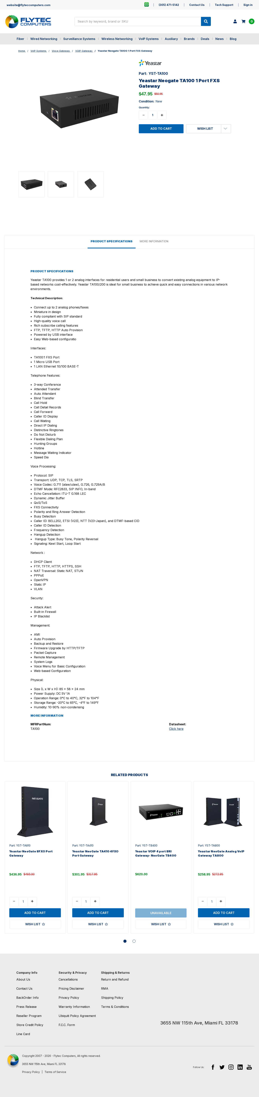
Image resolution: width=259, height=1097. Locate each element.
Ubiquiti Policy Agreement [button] (77, 1016)
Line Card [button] (23, 1034)
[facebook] (213, 1067)
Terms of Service (55, 1072)
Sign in (248, 4)
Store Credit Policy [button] (29, 1025)
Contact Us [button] (24, 988)
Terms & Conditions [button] (115, 1007)
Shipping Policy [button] (112, 997)
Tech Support (224, 4)
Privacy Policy (31, 1072)
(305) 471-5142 (169, 4)
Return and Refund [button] (115, 979)
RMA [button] (104, 988)
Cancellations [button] (68, 979)
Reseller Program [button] (29, 1016)
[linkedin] (240, 1067)
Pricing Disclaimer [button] (71, 988)
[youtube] (249, 1067)
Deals (205, 39)
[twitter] (222, 1067)
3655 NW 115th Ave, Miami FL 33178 (44, 1064)
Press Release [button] (26, 1007)
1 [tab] (124, 941)
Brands (189, 39)
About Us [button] (23, 979)
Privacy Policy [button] (69, 997)
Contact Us (197, 4)
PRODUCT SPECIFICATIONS (112, 241)
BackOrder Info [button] (27, 997)
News (219, 39)
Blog (233, 39)
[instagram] (231, 1067)
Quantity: (144, 107)
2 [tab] (134, 941)
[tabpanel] (35, 857)
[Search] (206, 21)
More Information (154, 241)
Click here (176, 729)
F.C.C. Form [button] (67, 1025)
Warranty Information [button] (74, 1007)
